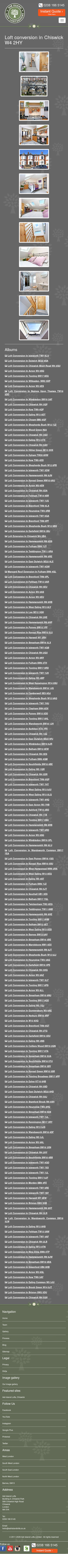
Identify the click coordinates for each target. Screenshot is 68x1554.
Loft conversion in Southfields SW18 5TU (30, 1061)
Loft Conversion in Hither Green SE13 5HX (30, 450)
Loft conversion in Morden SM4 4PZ (27, 1182)
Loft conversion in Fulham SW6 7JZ (27, 883)
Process (5, 1338)
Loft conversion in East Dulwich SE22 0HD (31, 1091)
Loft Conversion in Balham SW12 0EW (28, 748)
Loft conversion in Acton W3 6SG (26, 835)
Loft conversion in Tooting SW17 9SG (28, 819)
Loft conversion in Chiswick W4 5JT (27, 888)
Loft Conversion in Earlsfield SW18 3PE (29, 964)
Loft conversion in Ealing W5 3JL (26, 1137)
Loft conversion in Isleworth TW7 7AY (28, 1192)
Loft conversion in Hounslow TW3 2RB (29, 510)
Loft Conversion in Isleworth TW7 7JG (28, 500)
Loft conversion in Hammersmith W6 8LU (30, 845)
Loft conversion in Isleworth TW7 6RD (28, 830)
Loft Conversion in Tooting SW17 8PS (28, 985)
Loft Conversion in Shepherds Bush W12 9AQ (32, 698)
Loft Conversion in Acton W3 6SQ (26, 370)
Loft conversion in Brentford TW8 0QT (28, 1025)
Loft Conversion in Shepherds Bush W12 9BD (32, 526)
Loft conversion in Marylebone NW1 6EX (30, 944)
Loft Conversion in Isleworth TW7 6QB (28, 647)
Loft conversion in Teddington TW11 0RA (30, 551)
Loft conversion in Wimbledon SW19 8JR (30, 743)
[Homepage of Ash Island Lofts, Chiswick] (12, 13)
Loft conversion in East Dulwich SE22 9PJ (30, 738)
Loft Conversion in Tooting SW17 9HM (28, 919)
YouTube (6, 1416)
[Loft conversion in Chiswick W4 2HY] (34, 61)
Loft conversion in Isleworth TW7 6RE (28, 1187)
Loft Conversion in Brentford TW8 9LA (28, 505)
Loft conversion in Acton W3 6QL (26, 1272)
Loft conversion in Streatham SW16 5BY (29, 1066)
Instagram (6, 1423)
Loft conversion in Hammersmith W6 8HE (30, 914)
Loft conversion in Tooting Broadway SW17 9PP (34, 1076)
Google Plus (7, 1430)
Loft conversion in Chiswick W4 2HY (27, 1152)
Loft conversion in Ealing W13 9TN (27, 1246)
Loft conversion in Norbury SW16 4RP (28, 1015)
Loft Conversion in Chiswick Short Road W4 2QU (34, 365)
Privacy (5, 1364)
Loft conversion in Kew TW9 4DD (26, 460)
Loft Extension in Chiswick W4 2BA (27, 536)
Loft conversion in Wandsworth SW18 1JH (31, 723)
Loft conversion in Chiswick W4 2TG (27, 1030)
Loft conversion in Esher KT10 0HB (27, 1081)
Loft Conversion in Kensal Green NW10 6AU (31, 480)
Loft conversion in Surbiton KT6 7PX (28, 728)
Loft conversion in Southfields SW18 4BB (30, 1157)
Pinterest (6, 1436)
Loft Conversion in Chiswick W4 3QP (27, 404)
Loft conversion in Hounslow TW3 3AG (29, 959)
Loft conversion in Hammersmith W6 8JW (30, 1256)
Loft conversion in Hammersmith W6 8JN (30, 475)
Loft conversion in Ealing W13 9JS (26, 1127)
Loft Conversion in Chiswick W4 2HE (27, 617)
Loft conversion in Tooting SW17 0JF (28, 1177)
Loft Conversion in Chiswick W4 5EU (27, 586)
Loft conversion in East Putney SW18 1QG (31, 858)
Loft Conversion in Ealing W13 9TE (26, 439)
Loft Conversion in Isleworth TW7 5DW (28, 470)
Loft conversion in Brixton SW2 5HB (27, 1203)
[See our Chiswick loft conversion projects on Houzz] (26, 1548)
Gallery (5, 1331)
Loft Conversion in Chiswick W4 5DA (27, 490)
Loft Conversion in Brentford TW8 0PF (28, 520)
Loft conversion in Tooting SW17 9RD (28, 667)
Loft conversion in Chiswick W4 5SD (27, 1086)
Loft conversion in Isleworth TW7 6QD (28, 1162)
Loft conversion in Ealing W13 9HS (27, 1226)
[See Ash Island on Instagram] (17, 1548)
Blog (4, 1344)
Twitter (5, 1443)
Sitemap (5, 1351)
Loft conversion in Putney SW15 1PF (28, 627)
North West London (10, 1476)
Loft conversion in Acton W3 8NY (26, 657)
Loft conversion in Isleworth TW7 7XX (28, 1167)
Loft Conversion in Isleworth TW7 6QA (28, 515)
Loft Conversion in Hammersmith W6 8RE (30, 556)
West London (8, 1456)
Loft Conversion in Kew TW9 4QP (26, 409)
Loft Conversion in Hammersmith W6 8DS (30, 541)
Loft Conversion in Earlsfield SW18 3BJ (29, 531)
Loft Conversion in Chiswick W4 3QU (28, 434)
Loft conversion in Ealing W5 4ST (26, 878)
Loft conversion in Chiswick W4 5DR (27, 774)
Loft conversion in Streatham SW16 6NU (29, 995)
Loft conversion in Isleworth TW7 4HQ (28, 799)
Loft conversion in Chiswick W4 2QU (28, 652)
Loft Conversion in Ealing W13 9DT (27, 414)
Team (4, 1324)
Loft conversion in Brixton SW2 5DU (27, 1292)
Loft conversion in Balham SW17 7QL (28, 899)
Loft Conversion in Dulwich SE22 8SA (28, 360)
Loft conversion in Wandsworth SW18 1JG (31, 688)
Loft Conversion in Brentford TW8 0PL (28, 576)
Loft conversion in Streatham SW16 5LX (29, 642)
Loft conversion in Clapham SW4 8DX (28, 708)
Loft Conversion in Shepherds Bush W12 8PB (32, 465)
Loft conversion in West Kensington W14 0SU (32, 683)
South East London (10, 1469)
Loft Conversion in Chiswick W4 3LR (27, 1213)
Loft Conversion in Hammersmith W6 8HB (30, 602)
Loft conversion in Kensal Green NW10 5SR (31, 1071)
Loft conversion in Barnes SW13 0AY (28, 934)
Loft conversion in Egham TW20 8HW (28, 455)
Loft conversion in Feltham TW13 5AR (28, 581)
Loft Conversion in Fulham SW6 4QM (28, 759)
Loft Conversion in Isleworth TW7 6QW (29, 566)
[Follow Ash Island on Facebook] (3, 1548)
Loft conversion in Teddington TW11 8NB (30, 909)
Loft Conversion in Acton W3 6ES (26, 386)
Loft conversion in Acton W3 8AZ (26, 975)
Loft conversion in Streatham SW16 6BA (29, 1261)
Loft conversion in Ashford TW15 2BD (28, 809)
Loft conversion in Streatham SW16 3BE (29, 939)
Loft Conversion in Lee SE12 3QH (26, 612)
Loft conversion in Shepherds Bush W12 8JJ (32, 954)
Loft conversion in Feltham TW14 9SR (28, 495)
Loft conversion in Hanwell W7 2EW (27, 1198)
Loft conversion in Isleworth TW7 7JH (28, 672)
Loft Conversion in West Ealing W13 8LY (29, 607)
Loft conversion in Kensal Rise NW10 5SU (30, 863)
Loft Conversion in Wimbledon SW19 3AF (30, 399)
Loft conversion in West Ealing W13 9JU (29, 789)
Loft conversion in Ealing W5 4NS (26, 1040)
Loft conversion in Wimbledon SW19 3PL (30, 840)
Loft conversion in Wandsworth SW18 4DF (31, 1132)
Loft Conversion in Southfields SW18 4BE (30, 764)
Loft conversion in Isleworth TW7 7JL (28, 1116)
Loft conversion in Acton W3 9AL (26, 1142)
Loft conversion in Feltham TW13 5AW (28, 1231)
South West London (10, 1463)
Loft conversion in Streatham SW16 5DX (29, 1111)
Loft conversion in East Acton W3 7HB (28, 804)
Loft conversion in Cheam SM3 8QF (27, 419)
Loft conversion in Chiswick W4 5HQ (28, 970)
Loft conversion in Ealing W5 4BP (26, 678)
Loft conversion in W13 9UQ (23, 1020)
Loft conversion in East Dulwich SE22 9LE (30, 561)
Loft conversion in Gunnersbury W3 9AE (30, 1010)
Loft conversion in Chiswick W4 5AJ (27, 1096)
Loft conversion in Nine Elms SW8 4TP (28, 1251)
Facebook (6, 1410)
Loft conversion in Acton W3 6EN (26, 485)
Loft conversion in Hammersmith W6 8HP (30, 622)
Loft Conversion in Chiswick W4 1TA (27, 814)
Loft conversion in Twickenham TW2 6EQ (30, 904)
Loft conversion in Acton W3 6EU (26, 596)
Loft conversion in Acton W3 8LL (26, 990)
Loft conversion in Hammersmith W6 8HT (30, 1208)
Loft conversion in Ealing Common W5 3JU (31, 1282)
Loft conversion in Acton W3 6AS (26, 591)
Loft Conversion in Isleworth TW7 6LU (28, 355)
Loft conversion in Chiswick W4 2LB (27, 1241)
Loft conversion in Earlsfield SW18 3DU (29, 1035)
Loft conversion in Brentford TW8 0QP (28, 779)
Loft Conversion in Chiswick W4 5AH (27, 444)
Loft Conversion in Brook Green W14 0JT (30, 1287)
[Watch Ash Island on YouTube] (10, 1548)
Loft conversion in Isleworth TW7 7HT (28, 784)
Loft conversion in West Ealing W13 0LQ (30, 794)
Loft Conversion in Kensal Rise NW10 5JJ (30, 632)
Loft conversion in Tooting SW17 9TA (28, 1051)
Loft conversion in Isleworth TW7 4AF (28, 1236)
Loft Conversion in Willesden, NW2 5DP (29, 381)
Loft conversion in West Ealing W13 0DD (30, 929)
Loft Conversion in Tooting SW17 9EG (28, 375)
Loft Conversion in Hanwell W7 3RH (27, 637)
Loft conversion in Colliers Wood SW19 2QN (32, 1046)
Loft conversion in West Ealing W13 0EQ (30, 873)
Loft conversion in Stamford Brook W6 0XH (31, 1101)
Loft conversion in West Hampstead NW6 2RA (32, 868)
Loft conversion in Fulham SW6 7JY (27, 546)
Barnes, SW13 (8, 1483)
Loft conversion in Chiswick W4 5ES (27, 754)
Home (5, 1318)
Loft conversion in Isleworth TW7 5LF (28, 980)
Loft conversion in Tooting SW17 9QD (28, 1000)
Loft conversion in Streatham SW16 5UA (29, 1056)
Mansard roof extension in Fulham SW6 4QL (32, 571)
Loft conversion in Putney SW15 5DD (28, 713)
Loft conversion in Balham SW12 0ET (28, 924)
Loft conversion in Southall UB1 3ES (27, 894)
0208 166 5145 (8, 1519)
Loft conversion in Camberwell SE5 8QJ (29, 693)
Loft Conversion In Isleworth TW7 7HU (28, 703)
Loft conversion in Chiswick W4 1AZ (27, 733)
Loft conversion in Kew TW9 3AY (25, 1277)
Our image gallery (10, 1384)
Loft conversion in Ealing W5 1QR (26, 769)
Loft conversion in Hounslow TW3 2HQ (29, 1106)
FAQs (4, 1371)
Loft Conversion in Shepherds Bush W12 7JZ (32, 424)
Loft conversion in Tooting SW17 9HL (28, 718)
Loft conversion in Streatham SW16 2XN (29, 1147)
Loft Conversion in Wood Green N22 (27, 429)
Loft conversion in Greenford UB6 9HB (29, 1267)
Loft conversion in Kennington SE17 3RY (30, 1122)
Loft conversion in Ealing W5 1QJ (26, 1005)
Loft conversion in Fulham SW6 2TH (27, 662)
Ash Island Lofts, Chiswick (13, 1397)
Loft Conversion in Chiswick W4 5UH (27, 1297)
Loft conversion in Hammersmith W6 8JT (30, 949)
